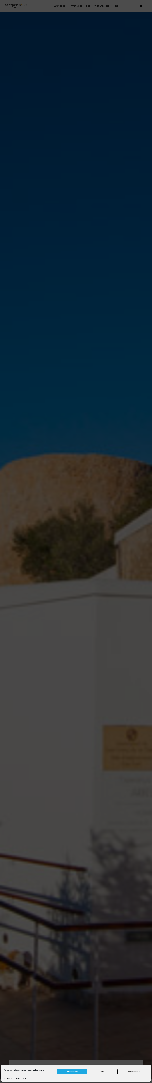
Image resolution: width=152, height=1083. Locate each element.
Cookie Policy (8, 1078)
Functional (103, 1072)
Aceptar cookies (72, 1072)
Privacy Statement (21, 1078)
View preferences (133, 1072)
